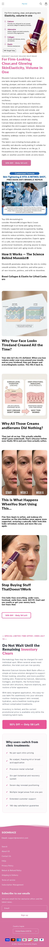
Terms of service (8, 880)
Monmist (20, 944)
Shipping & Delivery (10, 875)
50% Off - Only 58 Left (16, 163)
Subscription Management (13, 885)
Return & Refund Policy (11, 870)
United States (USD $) (23, 931)
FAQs (4, 861)
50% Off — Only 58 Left (24, 724)
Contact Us (6, 856)
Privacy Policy (7, 866)
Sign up (24, 915)
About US (6, 851)
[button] (3, 3)
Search (4, 847)
